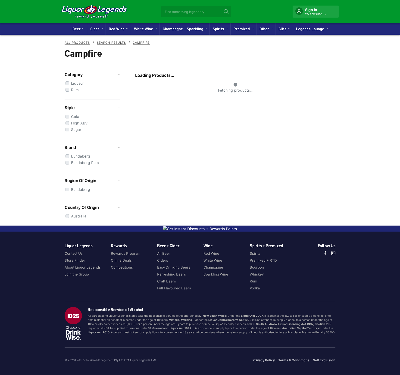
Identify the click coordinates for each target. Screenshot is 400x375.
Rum (75, 89)
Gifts (283, 28)
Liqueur (77, 83)
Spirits (219, 28)
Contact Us (74, 253)
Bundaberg (80, 156)
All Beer (163, 253)
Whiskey (257, 274)
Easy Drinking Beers (173, 267)
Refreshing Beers (171, 274)
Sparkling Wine (215, 274)
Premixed (243, 28)
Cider (95, 28)
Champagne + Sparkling (184, 28)
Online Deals (121, 260)
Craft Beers (166, 281)
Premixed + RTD (263, 260)
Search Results (111, 42)
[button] (92, 74)
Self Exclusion (324, 360)
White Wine (144, 28)
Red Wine (117, 28)
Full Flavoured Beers (174, 288)
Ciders (162, 260)
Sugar (76, 129)
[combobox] (196, 11)
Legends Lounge (311, 28)
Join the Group (77, 274)
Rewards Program (125, 253)
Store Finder (75, 260)
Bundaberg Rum (85, 162)
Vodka (255, 288)
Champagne (213, 267)
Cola (75, 116)
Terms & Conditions (293, 360)
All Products (77, 42)
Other (265, 28)
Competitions (122, 267)
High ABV (79, 123)
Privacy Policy (264, 360)
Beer (77, 28)
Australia (78, 216)
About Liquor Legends (83, 267)
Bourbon (257, 267)
